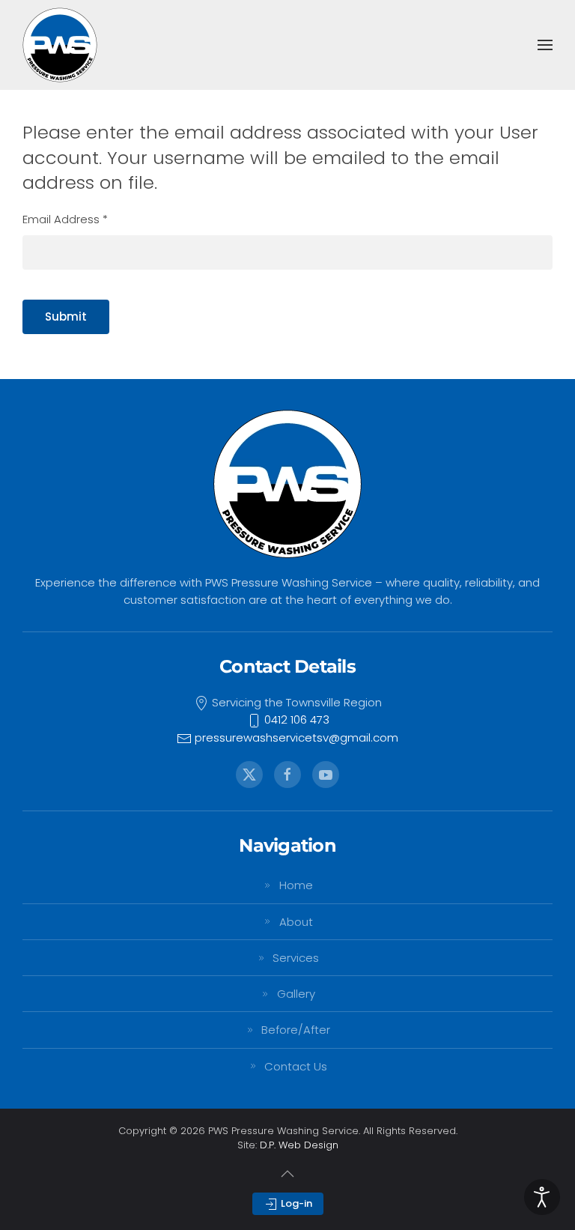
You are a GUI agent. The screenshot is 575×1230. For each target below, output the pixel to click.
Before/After (295, 1029)
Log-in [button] (295, 1203)
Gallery (296, 994)
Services (296, 958)
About (296, 922)
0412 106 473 (295, 719)
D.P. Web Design (299, 1145)
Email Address (65, 219)
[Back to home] (59, 44)
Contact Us (295, 1066)
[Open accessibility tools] (542, 1197)
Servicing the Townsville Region (295, 702)
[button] (545, 44)
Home (296, 885)
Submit (66, 316)
